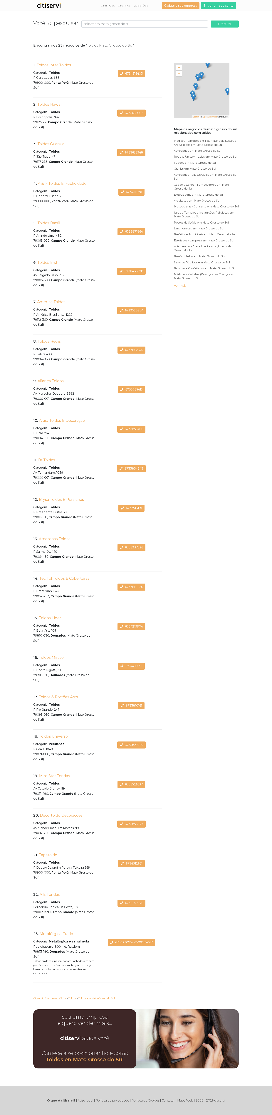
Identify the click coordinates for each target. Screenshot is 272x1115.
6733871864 (133, 231)
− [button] (179, 73)
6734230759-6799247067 (134, 942)
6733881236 (133, 587)
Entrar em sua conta (218, 5)
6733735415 (134, 389)
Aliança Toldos (51, 381)
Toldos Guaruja (50, 144)
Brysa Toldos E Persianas (61, 499)
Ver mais (180, 285)
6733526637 (133, 784)
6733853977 (133, 824)
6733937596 (133, 547)
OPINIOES (108, 5)
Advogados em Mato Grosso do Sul (197, 150)
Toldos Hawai (49, 104)
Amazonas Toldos (54, 539)
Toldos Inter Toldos (54, 65)
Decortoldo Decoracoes (61, 815)
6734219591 (133, 666)
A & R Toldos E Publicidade (62, 183)
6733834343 (133, 468)
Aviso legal (85, 1100)
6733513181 (133, 508)
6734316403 (134, 73)
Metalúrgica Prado (56, 934)
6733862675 (133, 350)
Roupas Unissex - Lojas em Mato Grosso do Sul (205, 156)
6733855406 (133, 429)
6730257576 (133, 903)
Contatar (168, 1100)
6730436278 (133, 271)
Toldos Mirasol (52, 657)
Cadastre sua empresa (180, 5)
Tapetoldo (48, 855)
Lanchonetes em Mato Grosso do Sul (199, 228)
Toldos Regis (49, 341)
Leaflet (196, 116)
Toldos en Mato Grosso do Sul (85, 1059)
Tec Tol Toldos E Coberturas (64, 578)
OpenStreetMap (210, 116)
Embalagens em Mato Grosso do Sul (199, 194)
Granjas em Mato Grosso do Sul (195, 168)
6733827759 (133, 745)
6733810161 (133, 705)
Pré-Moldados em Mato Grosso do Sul (199, 256)
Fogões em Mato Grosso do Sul (195, 162)
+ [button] (179, 67)
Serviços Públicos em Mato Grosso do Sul (202, 262)
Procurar (224, 24)
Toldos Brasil (48, 223)
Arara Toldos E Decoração (62, 420)
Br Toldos (46, 460)
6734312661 (133, 863)
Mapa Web (185, 1100)
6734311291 (133, 192)
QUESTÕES (140, 5)
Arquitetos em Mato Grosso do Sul (197, 200)
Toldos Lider (50, 618)
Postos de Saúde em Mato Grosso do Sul (201, 222)
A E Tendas (50, 894)
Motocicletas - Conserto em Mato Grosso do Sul (206, 206)
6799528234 (133, 310)
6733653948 (133, 152)
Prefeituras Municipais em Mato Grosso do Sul (205, 234)
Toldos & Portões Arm (58, 697)
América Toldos (51, 302)
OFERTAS (124, 5)
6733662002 (133, 113)
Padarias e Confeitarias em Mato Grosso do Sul (205, 268)
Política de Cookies (145, 1100)
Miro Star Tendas (54, 776)
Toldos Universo (53, 736)
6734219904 (133, 626)
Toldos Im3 (47, 262)
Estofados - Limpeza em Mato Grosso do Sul (204, 240)
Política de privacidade (112, 1100)
